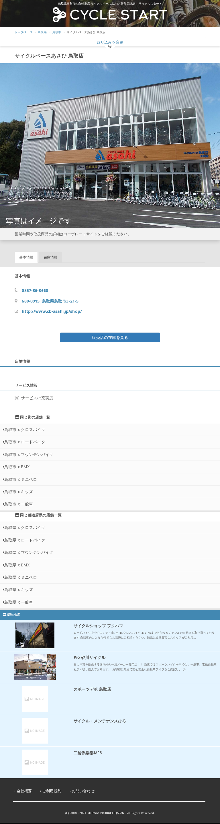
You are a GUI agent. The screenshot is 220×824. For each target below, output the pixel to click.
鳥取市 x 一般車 (18, 504)
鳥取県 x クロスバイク (24, 527)
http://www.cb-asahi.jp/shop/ (52, 311)
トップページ (23, 32)
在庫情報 (51, 257)
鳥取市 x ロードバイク (24, 441)
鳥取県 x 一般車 (18, 602)
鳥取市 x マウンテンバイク (28, 454)
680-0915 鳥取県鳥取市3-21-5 (50, 301)
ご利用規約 (51, 791)
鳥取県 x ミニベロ (20, 577)
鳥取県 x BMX (17, 565)
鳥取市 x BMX (17, 466)
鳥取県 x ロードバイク (24, 540)
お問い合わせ (83, 791)
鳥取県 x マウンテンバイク (28, 552)
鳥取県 (42, 32)
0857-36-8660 (35, 290)
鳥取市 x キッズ (18, 491)
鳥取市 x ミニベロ (20, 479)
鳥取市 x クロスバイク (24, 429)
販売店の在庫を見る (110, 337)
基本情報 (26, 257)
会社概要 (24, 791)
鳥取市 (56, 32)
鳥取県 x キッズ (18, 589)
